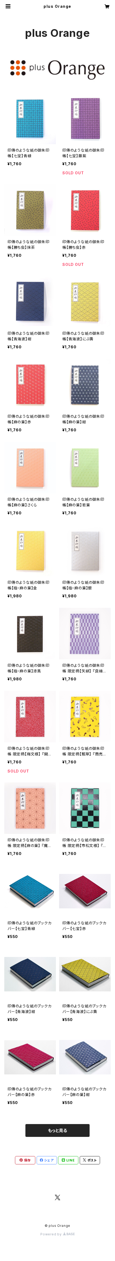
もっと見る (57, 1130)
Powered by (51, 1234)
